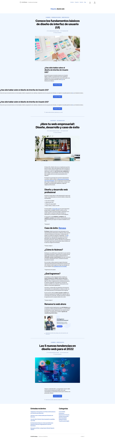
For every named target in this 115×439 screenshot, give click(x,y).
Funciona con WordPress (43, 436)
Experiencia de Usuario (56, 17)
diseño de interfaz (51, 112)
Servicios (72, 2)
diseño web (57, 112)
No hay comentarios (58, 32)
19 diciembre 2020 (65, 30)
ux (60, 112)
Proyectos (77, 2)
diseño (47, 112)
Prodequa (35, 436)
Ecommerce (48, 17)
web (61, 112)
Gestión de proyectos (64, 416)
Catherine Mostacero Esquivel (54, 30)
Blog (85, 2)
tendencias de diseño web (62, 399)
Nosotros (81, 2)
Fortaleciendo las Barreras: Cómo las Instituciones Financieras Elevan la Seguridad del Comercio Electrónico (42, 424)
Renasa (62, 228)
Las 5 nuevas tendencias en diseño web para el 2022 (57, 347)
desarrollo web (56, 208)
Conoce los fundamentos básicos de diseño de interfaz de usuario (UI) (57, 24)
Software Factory (61, 120)
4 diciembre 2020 (65, 130)
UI (62, 79)
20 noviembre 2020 (65, 352)
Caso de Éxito (53, 120)
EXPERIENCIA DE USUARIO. (60, 266)
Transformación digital (64, 421)
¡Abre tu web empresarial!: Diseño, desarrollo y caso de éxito (57, 125)
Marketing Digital (65, 17)
